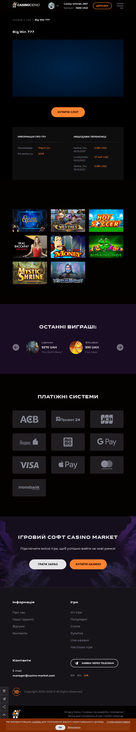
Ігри (28, 19)
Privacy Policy (73, 712)
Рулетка (76, 633)
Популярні (78, 619)
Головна (17, 19)
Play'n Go (44, 147)
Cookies (87, 712)
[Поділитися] (4, 707)
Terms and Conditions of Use (85, 716)
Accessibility (101, 712)
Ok (60, 727)
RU (79, 675)
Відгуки (19, 626)
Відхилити (74, 727)
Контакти (20, 633)
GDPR (107, 716)
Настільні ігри (81, 647)
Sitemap (118, 716)
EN (72, 675)
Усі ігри (76, 612)
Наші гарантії (23, 619)
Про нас (19, 612)
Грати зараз (48, 564)
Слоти (75, 626)
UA (86, 675)
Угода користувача (118, 721)
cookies (36, 721)
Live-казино (79, 640)
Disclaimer (117, 712)
